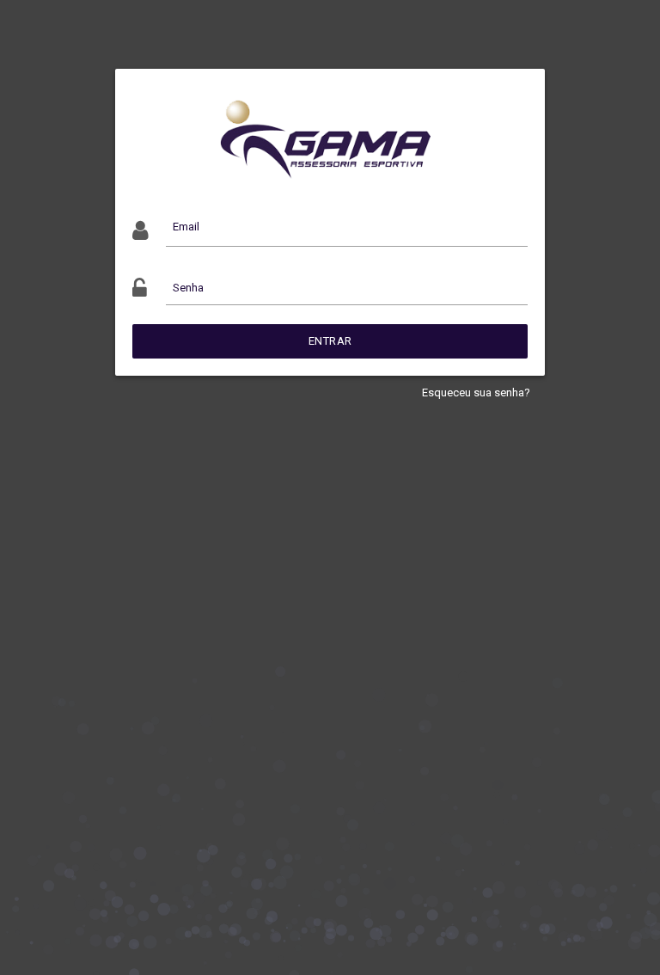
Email (186, 226)
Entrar (330, 340)
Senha (188, 287)
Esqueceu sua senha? (476, 392)
